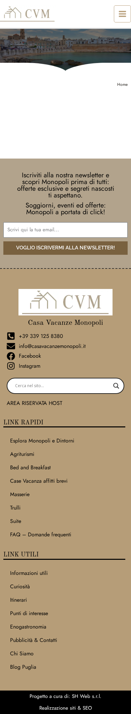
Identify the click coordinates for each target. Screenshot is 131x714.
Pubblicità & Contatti (33, 640)
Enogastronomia (28, 627)
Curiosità (20, 586)
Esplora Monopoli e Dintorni (42, 440)
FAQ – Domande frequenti (40, 534)
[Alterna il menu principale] (122, 13)
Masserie (20, 494)
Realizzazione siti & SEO (65, 708)
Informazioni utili (29, 573)
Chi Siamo (22, 653)
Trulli (15, 508)
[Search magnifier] (116, 386)
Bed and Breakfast (30, 467)
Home (122, 84)
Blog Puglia (23, 667)
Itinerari (18, 600)
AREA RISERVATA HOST (34, 403)
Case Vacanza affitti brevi (39, 481)
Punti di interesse (29, 613)
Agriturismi (22, 454)
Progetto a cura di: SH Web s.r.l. (65, 696)
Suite (15, 521)
